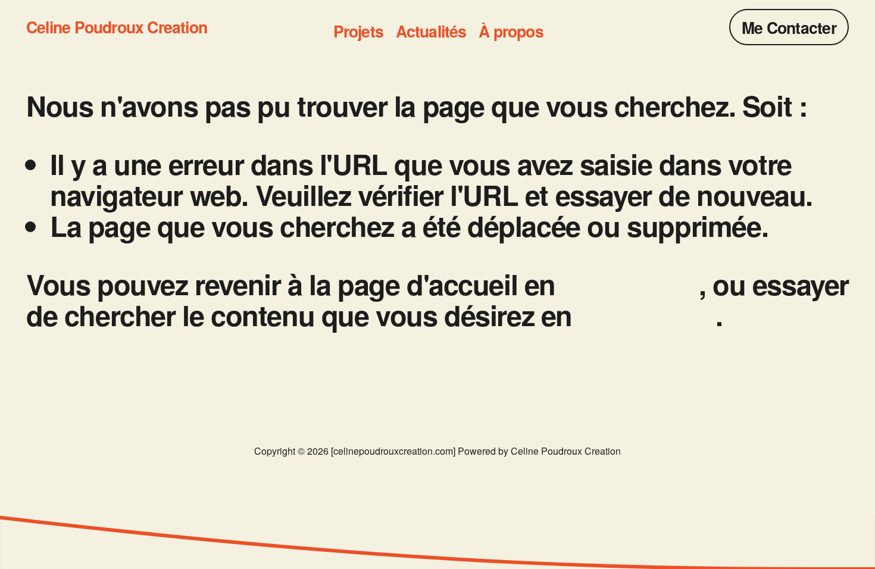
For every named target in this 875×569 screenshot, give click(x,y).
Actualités (431, 31)
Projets (358, 31)
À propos (511, 31)
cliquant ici (630, 284)
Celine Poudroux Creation (116, 26)
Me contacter (789, 27)
